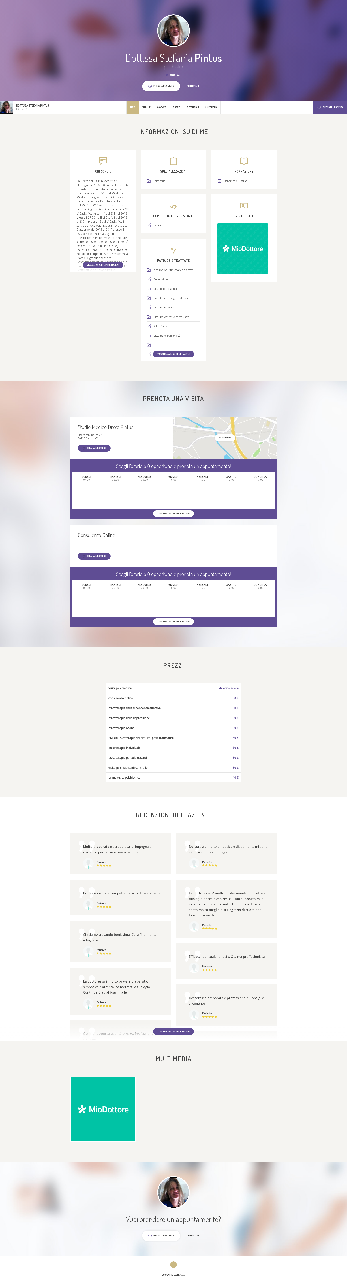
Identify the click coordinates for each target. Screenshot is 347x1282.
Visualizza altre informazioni (103, 264)
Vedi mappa (225, 437)
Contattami (193, 86)
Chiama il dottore (96, 447)
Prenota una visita (333, 107)
